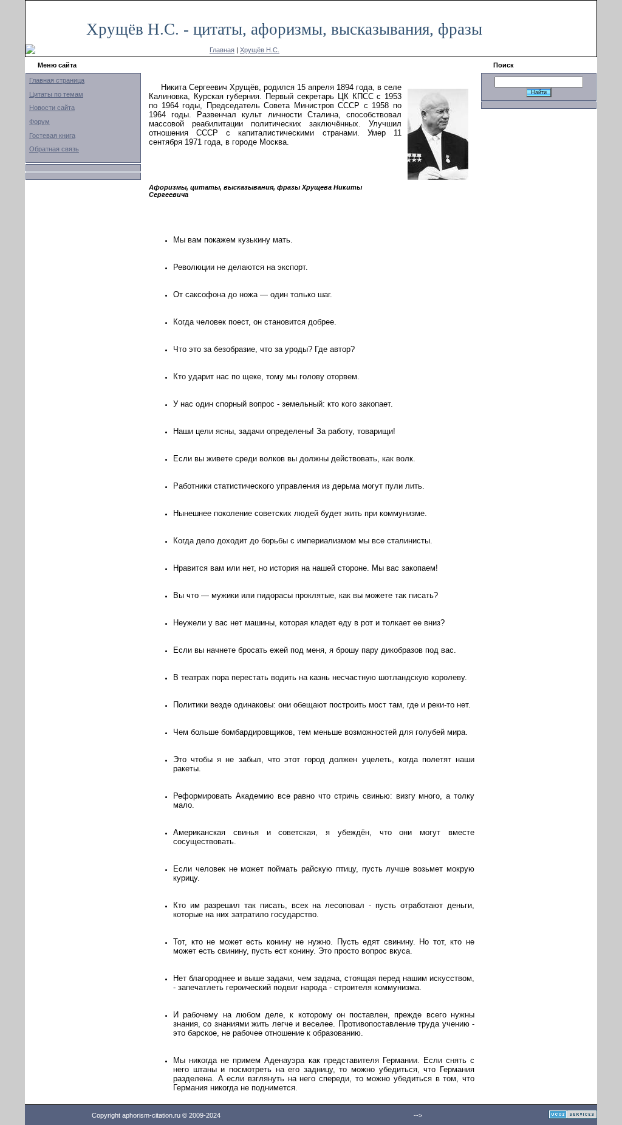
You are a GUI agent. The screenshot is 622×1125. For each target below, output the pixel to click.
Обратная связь (54, 149)
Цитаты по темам (56, 94)
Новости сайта (52, 107)
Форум (39, 121)
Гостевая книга (52, 135)
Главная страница (56, 80)
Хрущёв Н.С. (259, 49)
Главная (222, 49)
